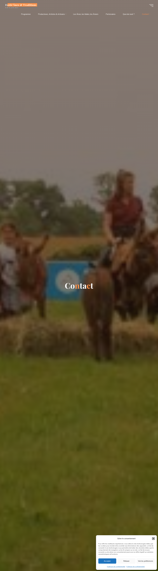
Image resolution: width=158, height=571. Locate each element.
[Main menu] (151, 5)
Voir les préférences (145, 561)
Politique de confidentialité (116, 566)
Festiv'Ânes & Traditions (20, 4)
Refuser (126, 561)
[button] (153, 538)
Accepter (107, 561)
